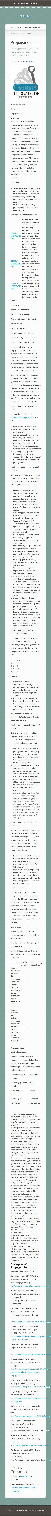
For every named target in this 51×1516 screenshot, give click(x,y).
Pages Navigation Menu (27, 3)
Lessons (18, 52)
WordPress (41, 1510)
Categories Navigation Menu (27, 27)
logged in (23, 1476)
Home (13, 33)
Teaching (14, 55)
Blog (18, 33)
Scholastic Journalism (30, 52)
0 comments (24, 55)
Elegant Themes (21, 1510)
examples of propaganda (20, 418)
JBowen (21, 49)
